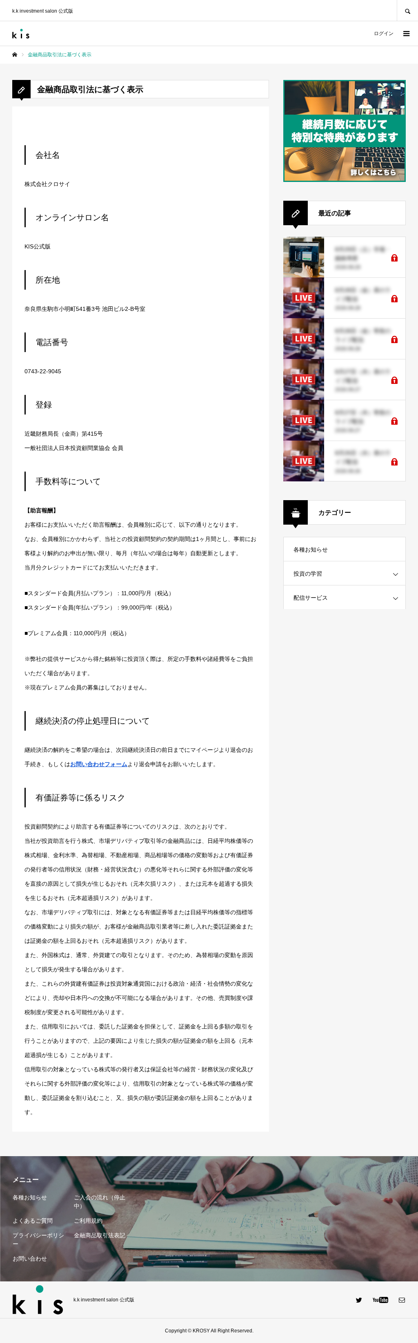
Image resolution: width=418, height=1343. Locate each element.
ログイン (384, 33)
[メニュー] (406, 33)
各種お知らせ (310, 549)
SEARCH (407, 10)
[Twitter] (359, 1300)
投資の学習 (307, 573)
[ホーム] (14, 55)
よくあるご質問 (33, 1220)
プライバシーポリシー (38, 1239)
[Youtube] (380, 1300)
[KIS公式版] (20, 34)
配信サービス (310, 597)
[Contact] (402, 1300)
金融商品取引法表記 (99, 1235)
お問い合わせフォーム (98, 764)
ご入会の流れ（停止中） (99, 1201)
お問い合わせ (30, 1258)
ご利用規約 (88, 1220)
